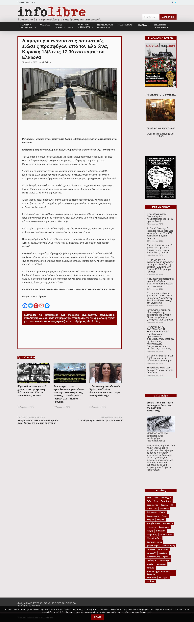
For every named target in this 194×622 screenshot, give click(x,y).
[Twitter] (175, 2)
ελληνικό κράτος (154, 538)
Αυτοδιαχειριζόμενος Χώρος (161, 128)
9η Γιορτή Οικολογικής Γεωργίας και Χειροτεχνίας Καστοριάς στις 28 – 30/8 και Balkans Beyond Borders (160, 233)
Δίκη (156, 501)
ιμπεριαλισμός (153, 546)
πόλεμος (150, 568)
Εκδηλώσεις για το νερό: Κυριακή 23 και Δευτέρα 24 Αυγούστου (160, 370)
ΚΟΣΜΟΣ (45, 24)
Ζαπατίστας (166, 501)
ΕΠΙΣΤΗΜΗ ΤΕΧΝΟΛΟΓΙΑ (161, 26)
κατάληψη (151, 549)
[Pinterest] (36, 303)
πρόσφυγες (161, 564)
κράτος (166, 557)
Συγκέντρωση (153, 516)
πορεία (150, 564)
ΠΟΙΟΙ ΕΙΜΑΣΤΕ (153, 95)
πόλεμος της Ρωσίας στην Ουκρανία (158, 572)
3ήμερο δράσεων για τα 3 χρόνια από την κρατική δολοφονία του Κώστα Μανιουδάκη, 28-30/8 (159, 249)
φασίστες (151, 581)
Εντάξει (98, 617)
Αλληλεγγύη (166, 497)
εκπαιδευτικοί (166, 534)
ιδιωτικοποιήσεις (154, 542)
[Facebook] (172, 2)
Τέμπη (164, 516)
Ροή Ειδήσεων (161, 206)
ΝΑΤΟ (149, 509)
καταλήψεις (163, 549)
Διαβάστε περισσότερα (159, 468)
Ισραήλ (164, 505)
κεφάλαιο (163, 553)
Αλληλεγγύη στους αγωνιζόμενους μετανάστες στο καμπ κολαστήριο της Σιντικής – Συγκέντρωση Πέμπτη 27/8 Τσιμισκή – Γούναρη (160, 265)
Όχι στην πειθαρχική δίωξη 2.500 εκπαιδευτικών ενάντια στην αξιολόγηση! (160, 358)
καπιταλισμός (168, 546)
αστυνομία (168, 523)
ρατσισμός (151, 578)
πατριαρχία (164, 560)
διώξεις (150, 531)
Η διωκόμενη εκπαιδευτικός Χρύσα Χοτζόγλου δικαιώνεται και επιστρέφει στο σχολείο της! (160, 282)
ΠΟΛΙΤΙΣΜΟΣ (125, 24)
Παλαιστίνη (152, 512)
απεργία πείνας (153, 523)
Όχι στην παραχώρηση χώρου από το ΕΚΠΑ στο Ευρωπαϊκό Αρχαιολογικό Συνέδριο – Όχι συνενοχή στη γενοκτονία (160, 298)
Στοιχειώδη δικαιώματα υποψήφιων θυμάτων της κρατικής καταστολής (160, 406)
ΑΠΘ (156, 497)
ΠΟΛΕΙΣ (142, 25)
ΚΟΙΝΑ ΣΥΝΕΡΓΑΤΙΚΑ (63, 26)
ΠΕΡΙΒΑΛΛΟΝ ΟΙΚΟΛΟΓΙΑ (105, 26)
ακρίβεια (150, 520)
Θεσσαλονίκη (152, 505)
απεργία (160, 520)
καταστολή (151, 553)
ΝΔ (156, 509)
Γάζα (149, 501)
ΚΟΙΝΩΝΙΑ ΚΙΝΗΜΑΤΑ (84, 26)
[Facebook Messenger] (47, 303)
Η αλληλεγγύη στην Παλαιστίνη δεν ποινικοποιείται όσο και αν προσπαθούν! (160, 218)
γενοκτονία (151, 527)
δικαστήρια (164, 527)
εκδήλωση (160, 531)
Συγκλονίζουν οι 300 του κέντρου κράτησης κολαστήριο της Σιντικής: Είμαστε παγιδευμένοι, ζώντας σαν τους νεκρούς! (160, 315)
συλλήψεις (163, 578)
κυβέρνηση (151, 560)
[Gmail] (41, 303)
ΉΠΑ (149, 497)
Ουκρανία (164, 509)
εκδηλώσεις (152, 534)
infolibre (47, 62)
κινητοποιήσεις (153, 557)
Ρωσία (162, 512)
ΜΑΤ (172, 505)
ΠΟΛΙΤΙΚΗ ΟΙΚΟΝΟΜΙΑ (26, 26)
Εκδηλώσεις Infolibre (161, 38)
